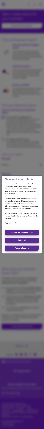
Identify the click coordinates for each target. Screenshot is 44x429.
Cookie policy (10, 223)
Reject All (22, 240)
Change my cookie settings (22, 232)
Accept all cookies (22, 248)
